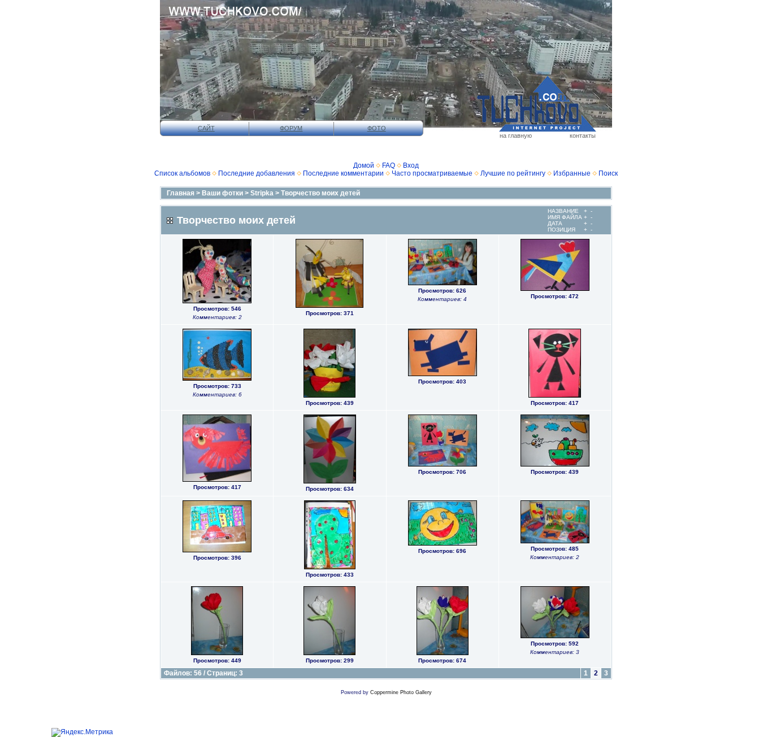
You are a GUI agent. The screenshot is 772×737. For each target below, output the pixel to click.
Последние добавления (256, 173)
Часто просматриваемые (432, 173)
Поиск (608, 173)
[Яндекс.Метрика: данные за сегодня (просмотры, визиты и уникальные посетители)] (82, 732)
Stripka (262, 193)
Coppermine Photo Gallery (401, 692)
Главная (180, 193)
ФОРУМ (291, 128)
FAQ (388, 165)
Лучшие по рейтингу (512, 173)
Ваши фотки (222, 193)
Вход (411, 165)
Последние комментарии (343, 173)
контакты (583, 135)
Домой (363, 165)
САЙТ (206, 128)
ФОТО (376, 128)
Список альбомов (182, 173)
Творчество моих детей (320, 193)
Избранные (572, 173)
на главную (516, 135)
